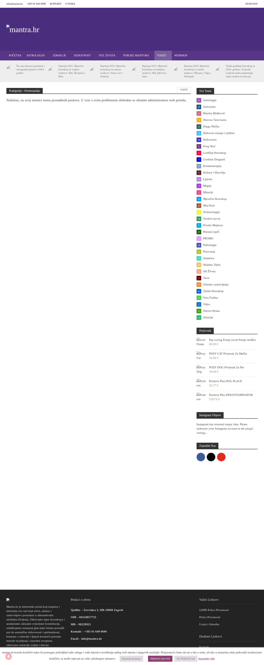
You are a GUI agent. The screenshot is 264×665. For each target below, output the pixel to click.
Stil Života (107, 55)
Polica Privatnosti (209, 617)
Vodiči (161, 55)
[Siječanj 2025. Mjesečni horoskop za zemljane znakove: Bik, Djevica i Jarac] (136, 71)
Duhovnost (82, 55)
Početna (15, 55)
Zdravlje (59, 55)
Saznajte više (206, 658)
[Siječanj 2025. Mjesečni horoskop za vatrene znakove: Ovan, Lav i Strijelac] (94, 71)
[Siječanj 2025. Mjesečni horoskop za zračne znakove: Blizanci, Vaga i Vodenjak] (178, 71)
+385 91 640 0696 (36, 3)
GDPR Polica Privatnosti (214, 610)
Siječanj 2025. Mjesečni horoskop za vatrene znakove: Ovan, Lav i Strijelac (113, 71)
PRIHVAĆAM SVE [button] (160, 658)
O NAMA (70, 3)
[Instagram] (211, 457)
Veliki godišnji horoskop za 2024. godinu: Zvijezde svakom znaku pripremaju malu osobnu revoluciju (240, 71)
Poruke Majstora (136, 55)
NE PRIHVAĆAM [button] (186, 658)
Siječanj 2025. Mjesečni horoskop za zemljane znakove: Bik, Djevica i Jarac (154, 71)
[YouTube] (221, 457)
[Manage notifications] (8, 656)
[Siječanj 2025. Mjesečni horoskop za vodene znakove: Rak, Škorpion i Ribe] (52, 71)
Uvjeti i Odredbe (209, 624)
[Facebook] (201, 457)
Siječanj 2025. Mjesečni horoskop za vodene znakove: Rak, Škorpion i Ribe (71, 71)
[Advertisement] (132, 559)
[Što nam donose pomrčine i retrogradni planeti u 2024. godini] (10, 69)
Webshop (180, 55)
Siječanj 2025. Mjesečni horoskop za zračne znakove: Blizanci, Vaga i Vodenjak (197, 71)
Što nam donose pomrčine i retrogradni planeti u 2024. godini (30, 69)
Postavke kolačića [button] (131, 658)
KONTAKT (55, 3)
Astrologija (35, 55)
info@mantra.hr (14, 3)
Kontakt (204, 647)
